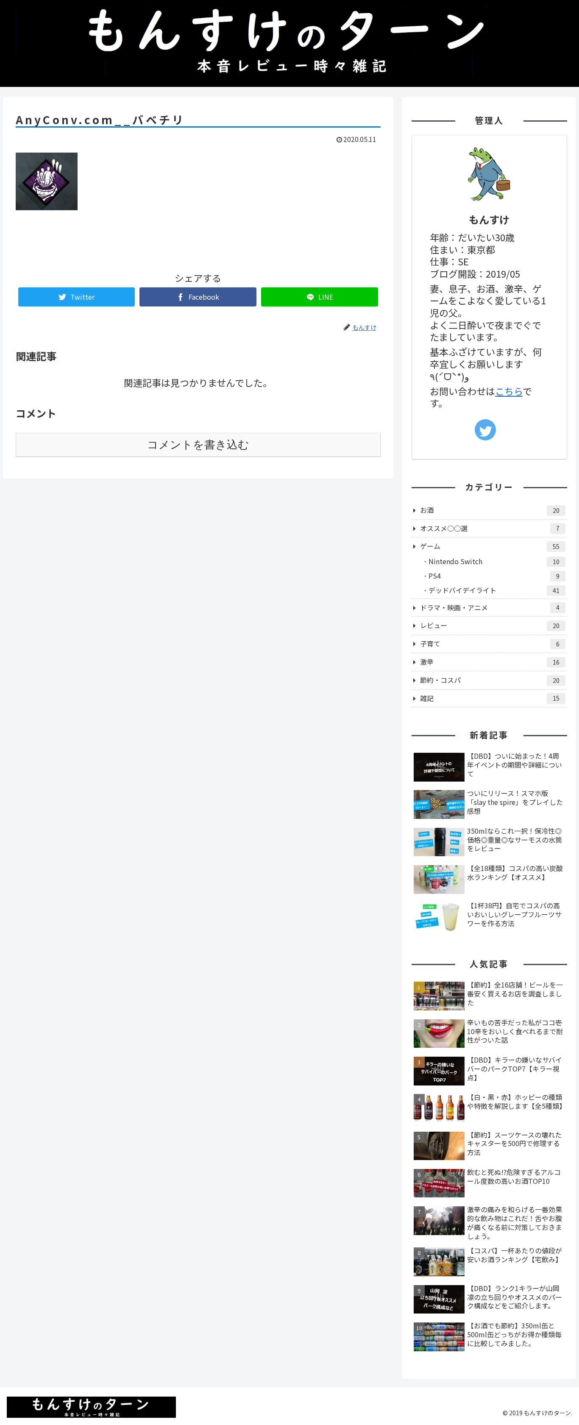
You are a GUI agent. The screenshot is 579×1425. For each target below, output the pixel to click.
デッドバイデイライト (494, 590)
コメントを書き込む (198, 444)
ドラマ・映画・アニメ (490, 607)
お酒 (490, 510)
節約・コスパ (490, 680)
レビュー (490, 625)
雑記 (490, 698)
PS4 (494, 576)
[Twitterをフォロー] (485, 429)
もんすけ (489, 219)
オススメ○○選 (490, 528)
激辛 (490, 662)
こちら (509, 391)
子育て (490, 643)
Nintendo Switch (494, 561)
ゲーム (490, 546)
